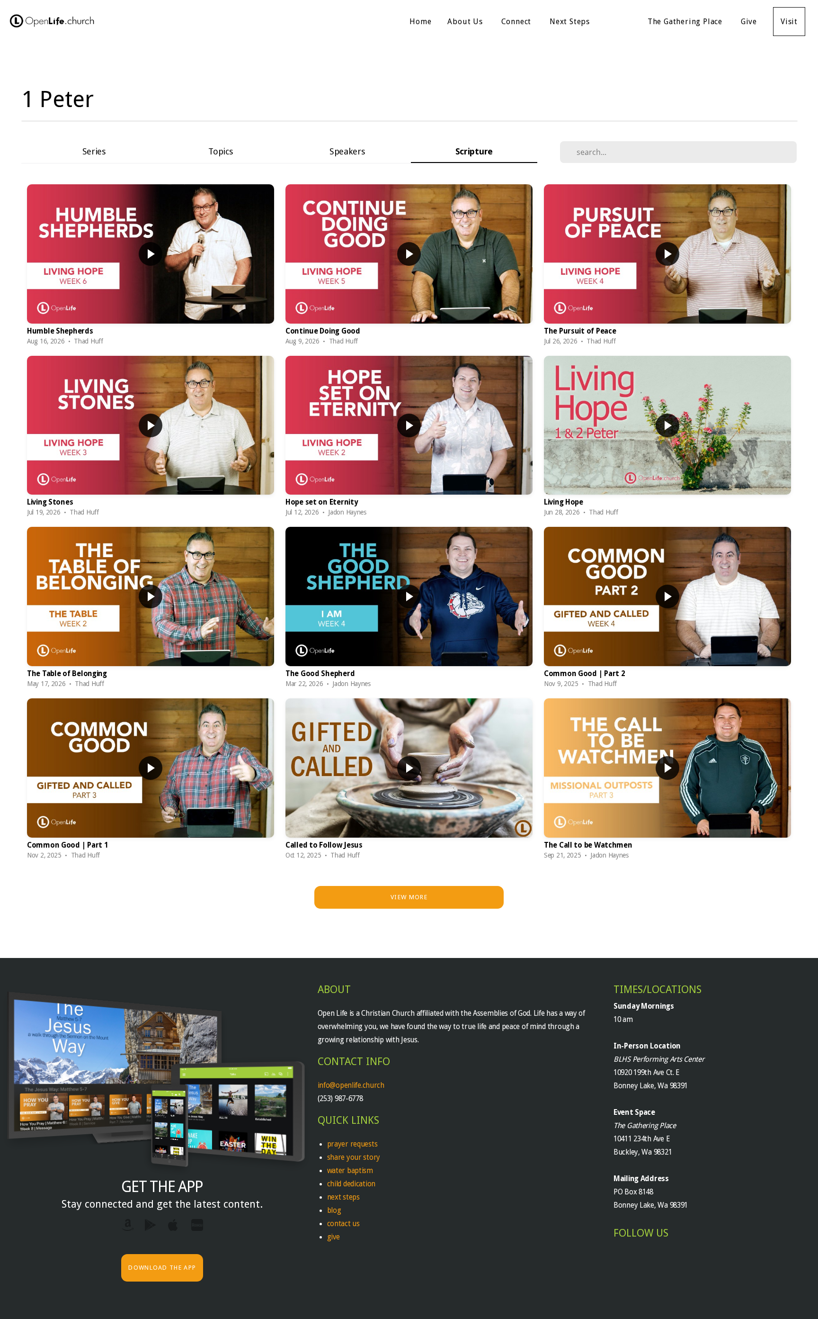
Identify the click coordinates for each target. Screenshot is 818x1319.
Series (94, 151)
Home (420, 21)
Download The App (162, 1267)
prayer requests (353, 1144)
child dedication (351, 1184)
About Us (466, 21)
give (333, 1237)
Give (749, 21)
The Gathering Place (686, 21)
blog (334, 1210)
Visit (789, 21)
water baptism (350, 1170)
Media (619, 21)
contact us (343, 1224)
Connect (517, 21)
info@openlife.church (352, 1085)
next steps (343, 1197)
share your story (354, 1157)
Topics (220, 151)
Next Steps (571, 21)
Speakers (347, 151)
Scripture (474, 151)
